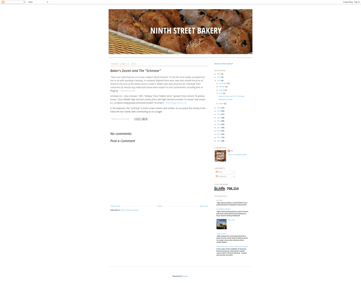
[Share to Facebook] (143, 119)
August (222, 90)
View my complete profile (237, 155)
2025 (219, 77)
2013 (219, 141)
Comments (222, 176)
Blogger (185, 276)
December (223, 83)
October (222, 87)
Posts (220, 172)
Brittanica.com (128, 90)
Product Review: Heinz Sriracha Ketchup (232, 247)
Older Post (204, 206)
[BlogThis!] (138, 119)
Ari (232, 151)
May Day (231, 220)
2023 (219, 108)
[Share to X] (141, 119)
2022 (219, 111)
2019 (219, 121)
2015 (219, 134)
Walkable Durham (225, 100)
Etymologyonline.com (176, 102)
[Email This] (135, 119)
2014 (219, 138)
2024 (219, 81)
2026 (219, 74)
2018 (219, 124)
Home (160, 206)
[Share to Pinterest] (146, 119)
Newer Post (115, 206)
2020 (219, 118)
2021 (219, 114)
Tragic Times (221, 234)
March (221, 104)
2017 (219, 128)
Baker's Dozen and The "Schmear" (232, 96)
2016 (219, 131)
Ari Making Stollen (223, 209)
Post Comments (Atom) (129, 210)
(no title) (219, 200)
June (221, 93)
